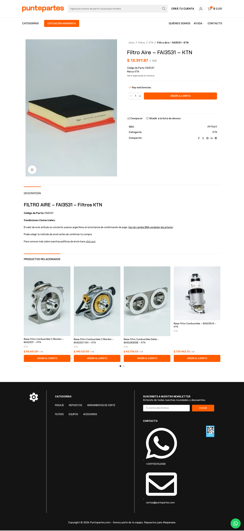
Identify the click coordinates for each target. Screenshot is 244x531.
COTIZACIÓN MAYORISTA (61, 23)
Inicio (131, 42)
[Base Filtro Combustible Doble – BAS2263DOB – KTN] (147, 301)
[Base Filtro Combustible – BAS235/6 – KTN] (197, 293)
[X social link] (203, 138)
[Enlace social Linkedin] (212, 138)
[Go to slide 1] (120, 366)
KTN (151, 42)
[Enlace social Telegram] (216, 138)
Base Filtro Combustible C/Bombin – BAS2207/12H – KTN (94, 341)
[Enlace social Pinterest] (207, 138)
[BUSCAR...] (164, 9)
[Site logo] (43, 8)
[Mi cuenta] (201, 8)
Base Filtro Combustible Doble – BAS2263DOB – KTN (141, 341)
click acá (90, 241)
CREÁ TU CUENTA (182, 8)
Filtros (141, 42)
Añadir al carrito (180, 95)
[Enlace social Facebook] (199, 138)
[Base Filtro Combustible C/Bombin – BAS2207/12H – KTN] (97, 301)
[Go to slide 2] (124, 366)
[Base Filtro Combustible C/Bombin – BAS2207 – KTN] (47, 301)
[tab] (32, 191)
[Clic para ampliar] (32, 169)
